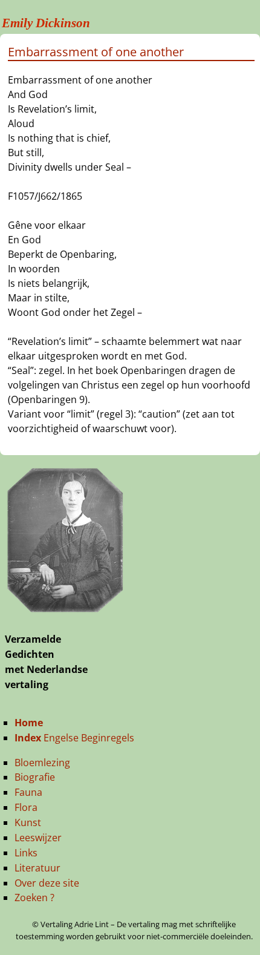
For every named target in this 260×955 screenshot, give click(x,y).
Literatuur (37, 868)
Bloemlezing (42, 762)
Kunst (28, 822)
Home (29, 722)
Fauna (28, 792)
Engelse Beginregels (74, 737)
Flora (26, 807)
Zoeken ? (34, 897)
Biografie (35, 777)
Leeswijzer (38, 837)
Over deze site (47, 883)
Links (26, 852)
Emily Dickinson (46, 23)
